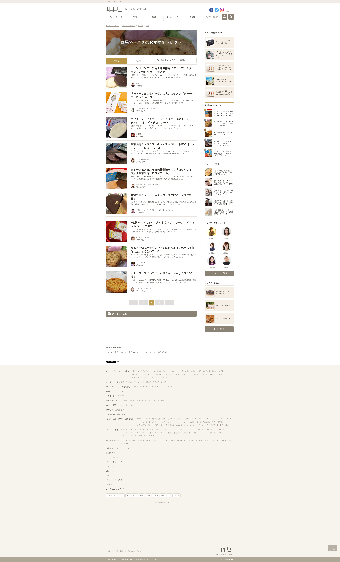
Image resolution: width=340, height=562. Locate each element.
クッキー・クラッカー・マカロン (151, 429)
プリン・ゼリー (179, 429)
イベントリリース (113, 480)
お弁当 (162, 425)
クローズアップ (112, 466)
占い (108, 471)
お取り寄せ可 (112, 495)
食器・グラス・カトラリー (116, 448)
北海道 (155, 495)
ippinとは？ (230, 11)
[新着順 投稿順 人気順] (187, 60)
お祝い (134, 371)
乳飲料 (126, 443)
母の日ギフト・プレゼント (140, 377)
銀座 (163, 495)
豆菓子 (221, 433)
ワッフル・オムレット (218, 429)
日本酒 (128, 440)
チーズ (139, 422)
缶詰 (156, 425)
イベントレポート (113, 462)
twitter (216, 10)
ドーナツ (126, 433)
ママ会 (142, 386)
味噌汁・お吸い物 (176, 425)
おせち (122, 405)
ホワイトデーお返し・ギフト (219, 374)
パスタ (163, 422)
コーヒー (223, 440)
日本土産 (164, 382)
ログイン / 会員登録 (212, 17)
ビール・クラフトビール (179, 440)
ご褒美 (199, 371)
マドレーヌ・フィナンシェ (139, 433)
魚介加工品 (206, 422)
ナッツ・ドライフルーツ (151, 422)
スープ (189, 425)
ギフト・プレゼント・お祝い (117, 371)
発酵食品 (220, 422)
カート (224, 17)
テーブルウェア (112, 457)
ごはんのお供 (156, 419)
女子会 (148, 386)
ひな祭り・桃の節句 (114, 410)
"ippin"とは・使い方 (134, 551)
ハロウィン (110, 396)
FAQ (155, 559)
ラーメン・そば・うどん (207, 425)
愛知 (148, 495)
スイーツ (121, 396)
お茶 (121, 443)
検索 (231, 17)
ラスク (207, 429)
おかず (169, 422)
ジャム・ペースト (204, 419)
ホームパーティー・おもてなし (118, 387)
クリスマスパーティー (156, 400)
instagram (222, 10)
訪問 (122, 382)
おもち (131, 405)
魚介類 (199, 422)
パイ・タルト (133, 429)
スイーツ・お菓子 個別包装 (158, 352)
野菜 (213, 422)
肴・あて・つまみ (223, 425)
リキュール (199, 440)
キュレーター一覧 (112, 551)
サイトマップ (148, 559)
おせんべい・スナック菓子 (183, 433)
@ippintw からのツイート (159, 502)
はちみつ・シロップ (224, 419)
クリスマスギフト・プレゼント (162, 374)
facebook (211, 10)
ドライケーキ (154, 433)
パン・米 (194, 419)
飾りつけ (155, 386)
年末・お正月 (111, 405)
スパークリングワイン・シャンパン (157, 440)
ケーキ (125, 429)
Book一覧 (123, 551)
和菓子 (170, 433)
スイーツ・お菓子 (112, 352)
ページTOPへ (332, 556)
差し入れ (129, 382)
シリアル (186, 419)
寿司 (167, 425)
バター (214, 419)
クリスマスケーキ (141, 400)
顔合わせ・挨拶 (139, 382)
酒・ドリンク (111, 441)
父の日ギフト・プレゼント (160, 377)
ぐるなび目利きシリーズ (126, 559)
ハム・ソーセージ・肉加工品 (185, 422)
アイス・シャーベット (200, 433)
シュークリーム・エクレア (194, 429)
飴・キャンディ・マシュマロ (132, 436)
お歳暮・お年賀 (180, 374)
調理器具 (109, 453)
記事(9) (117, 61)
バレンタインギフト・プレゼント (198, 374)
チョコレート (167, 429)
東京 (121, 495)
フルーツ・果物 (149, 436)
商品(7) (138, 61)
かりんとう (213, 433)
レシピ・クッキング (166, 386)
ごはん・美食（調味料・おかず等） (120, 419)
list (118, 361)
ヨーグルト (178, 419)
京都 (128, 495)
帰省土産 (148, 382)
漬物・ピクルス (167, 419)
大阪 (169, 495)
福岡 (141, 495)
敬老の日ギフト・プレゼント (141, 374)
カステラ (163, 433)
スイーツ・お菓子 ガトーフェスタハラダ (133, 352)
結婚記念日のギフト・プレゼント (168, 371)
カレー (195, 425)
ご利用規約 (139, 559)
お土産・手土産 (112, 382)
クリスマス (110, 401)
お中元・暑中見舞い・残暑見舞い (214, 371)
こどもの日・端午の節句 (115, 414)
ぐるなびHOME (111, 559)
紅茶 (229, 440)
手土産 (135, 386)
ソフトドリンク (210, 440)
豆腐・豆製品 (141, 425)
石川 (134, 495)
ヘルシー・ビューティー (115, 391)
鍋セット (150, 425)
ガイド (108, 475)
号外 (108, 484)
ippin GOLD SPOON (114, 489)
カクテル (191, 440)
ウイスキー (140, 440)
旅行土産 (156, 382)
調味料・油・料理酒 (143, 419)
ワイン (122, 440)
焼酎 (133, 440)
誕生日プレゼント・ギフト (146, 371)
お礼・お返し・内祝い (188, 371)
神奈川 (177, 495)
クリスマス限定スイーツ (126, 400)
